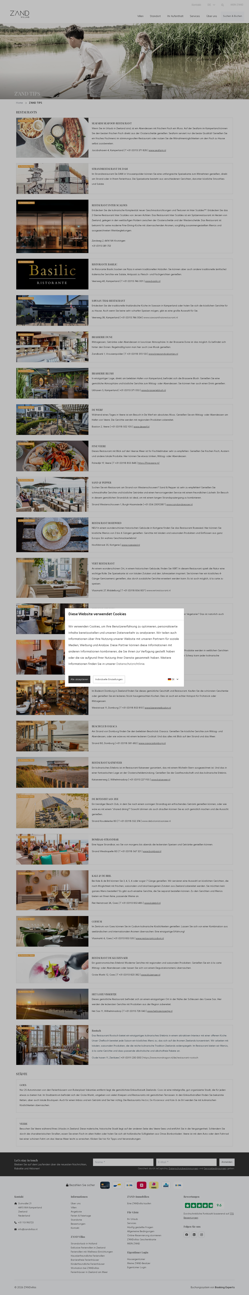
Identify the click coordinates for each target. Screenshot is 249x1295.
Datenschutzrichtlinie (130, 664)
